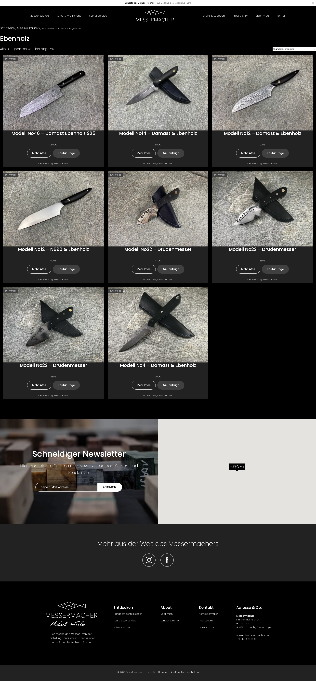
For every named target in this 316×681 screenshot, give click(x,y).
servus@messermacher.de (252, 635)
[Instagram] (149, 560)
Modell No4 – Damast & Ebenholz (158, 365)
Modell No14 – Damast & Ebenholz (158, 133)
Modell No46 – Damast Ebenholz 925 (53, 133)
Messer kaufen (28, 28)
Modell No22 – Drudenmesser (158, 249)
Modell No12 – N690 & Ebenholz (53, 249)
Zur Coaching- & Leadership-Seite (158, 2)
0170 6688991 (248, 639)
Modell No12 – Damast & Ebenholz (262, 133)
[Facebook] (167, 560)
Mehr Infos (39, 153)
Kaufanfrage (66, 153)
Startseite (7, 28)
